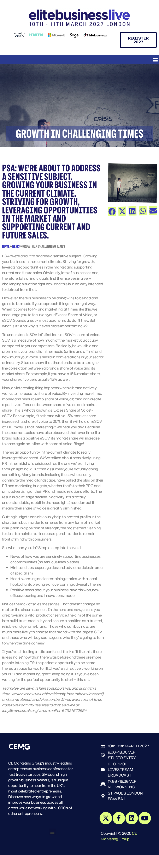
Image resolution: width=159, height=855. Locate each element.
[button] (155, 60)
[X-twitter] (106, 818)
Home (6, 246)
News (16, 246)
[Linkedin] (131, 818)
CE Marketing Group (119, 836)
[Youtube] (145, 818)
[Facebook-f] (119, 818)
